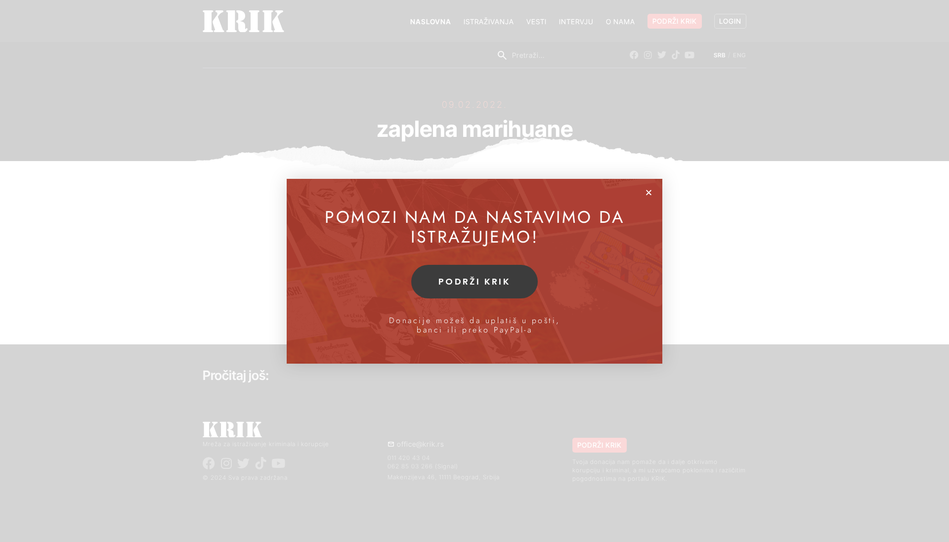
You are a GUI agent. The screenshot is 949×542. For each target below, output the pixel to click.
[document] (474, 271)
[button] (648, 192)
